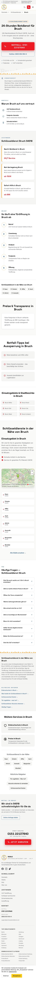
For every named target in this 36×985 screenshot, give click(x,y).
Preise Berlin (4, 958)
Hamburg (21, 932)
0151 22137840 (18, 833)
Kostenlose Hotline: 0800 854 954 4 (26, 2)
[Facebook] (2, 869)
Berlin (3, 932)
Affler (23, 289)
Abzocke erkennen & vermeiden (18, 783)
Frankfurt (3, 936)
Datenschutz (13, 971)
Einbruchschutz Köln (24, 956)
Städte (3, 880)
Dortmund (21, 938)
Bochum (21, 947)
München (3, 934)
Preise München (5, 960)
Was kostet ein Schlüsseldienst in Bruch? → (15, 693)
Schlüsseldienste (16, 12)
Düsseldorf (4, 938)
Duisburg (3, 947)
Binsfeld (18, 768)
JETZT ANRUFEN (19, 842)
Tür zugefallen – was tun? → (10, 700)
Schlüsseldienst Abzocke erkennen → (13, 703)
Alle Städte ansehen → (18, 553)
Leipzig (21, 941)
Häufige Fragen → (7, 707)
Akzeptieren (17, 976)
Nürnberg (21, 945)
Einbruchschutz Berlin (7, 954)
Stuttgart (21, 936)
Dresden (21, 943)
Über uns (4, 885)
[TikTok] (10, 869)
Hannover (4, 945)
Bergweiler (27, 763)
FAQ (2, 882)
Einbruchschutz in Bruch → (9, 690)
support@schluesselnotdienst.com (10, 920)
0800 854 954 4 (6, 916)
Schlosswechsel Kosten (18, 788)
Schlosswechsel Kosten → (9, 697)
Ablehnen (6, 976)
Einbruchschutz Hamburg (25, 954)
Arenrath (15, 293)
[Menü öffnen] (33, 7)
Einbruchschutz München (8, 956)
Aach (31, 289)
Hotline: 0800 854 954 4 (18, 54)
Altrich (6, 293)
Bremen (3, 943)
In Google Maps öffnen (26, 484)
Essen (3, 941)
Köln (20, 934)
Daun (5, 289)
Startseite (4, 12)
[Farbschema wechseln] (24, 7)
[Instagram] (6, 869)
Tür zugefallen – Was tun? (18, 779)
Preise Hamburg (23, 958)
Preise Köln (22, 960)
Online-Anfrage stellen (10, 817)
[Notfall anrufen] (28, 7)
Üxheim (14, 289)
